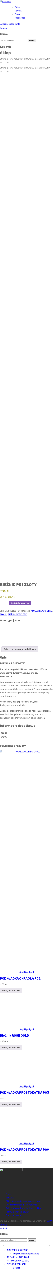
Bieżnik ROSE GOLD (14, 1035)
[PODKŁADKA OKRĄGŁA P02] (26, 752)
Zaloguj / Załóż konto (10, 24)
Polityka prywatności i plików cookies (23, 1208)
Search (3, 28)
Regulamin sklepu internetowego (21, 1205)
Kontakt (19, 11)
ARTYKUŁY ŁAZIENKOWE (18, 1257)
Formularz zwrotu (14, 1215)
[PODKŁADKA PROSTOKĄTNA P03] (26, 1083)
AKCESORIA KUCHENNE (41, 611)
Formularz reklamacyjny (17, 1212)
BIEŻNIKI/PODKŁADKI (24, 59)
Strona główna (6, 59)
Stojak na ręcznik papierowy (26, 1254)
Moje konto (20, 18)
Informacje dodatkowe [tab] (23, 649)
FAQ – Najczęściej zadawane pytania (23, 1201)
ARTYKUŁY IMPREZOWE (18, 1261)
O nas (17, 14)
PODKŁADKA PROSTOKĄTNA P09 (24, 1149)
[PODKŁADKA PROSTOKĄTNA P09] (26, 1140)
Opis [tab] (6, 649)
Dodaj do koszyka (20, 603)
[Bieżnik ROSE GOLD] (26, 1026)
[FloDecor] (5, 1)
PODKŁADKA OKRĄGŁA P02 (20, 978)
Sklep (17, 7)
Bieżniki (38, 59)
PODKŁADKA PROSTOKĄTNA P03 (24, 1092)
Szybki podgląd (26, 972)
